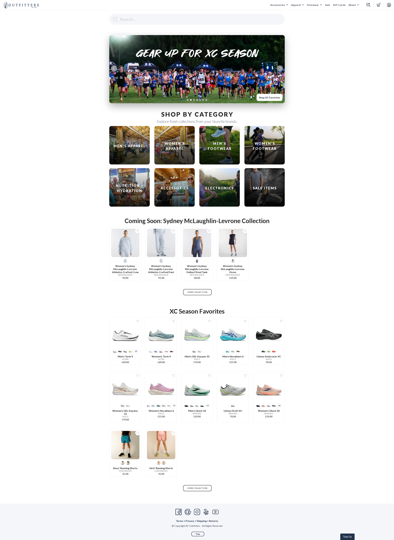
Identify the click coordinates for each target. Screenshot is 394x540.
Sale (327, 4)
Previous (114, 68)
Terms (179, 520)
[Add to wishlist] (137, 230)
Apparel (296, 4)
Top (198, 534)
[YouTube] (215, 512)
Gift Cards (339, 4)
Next (280, 68)
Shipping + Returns (207, 520)
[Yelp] (206, 512)
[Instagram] (197, 512)
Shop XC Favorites (269, 97)
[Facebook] (178, 512)
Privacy (190, 520)
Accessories (277, 4)
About (352, 4)
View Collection (197, 292)
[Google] (187, 512)
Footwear (313, 4)
